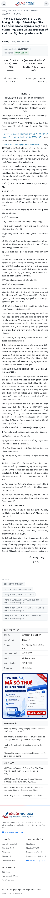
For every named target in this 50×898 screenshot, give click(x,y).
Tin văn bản (7, 856)
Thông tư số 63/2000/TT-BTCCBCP (19, 594)
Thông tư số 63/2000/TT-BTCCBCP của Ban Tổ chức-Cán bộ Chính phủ (24, 609)
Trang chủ (6, 10)
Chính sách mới (8, 860)
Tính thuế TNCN (32, 848)
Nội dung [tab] (5, 42)
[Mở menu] (3, 3)
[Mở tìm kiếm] (46, 3)
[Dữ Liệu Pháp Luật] (18, 815)
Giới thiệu (6, 872)
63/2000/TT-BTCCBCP (13, 584)
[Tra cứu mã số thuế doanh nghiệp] (25, 696)
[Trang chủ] (25, 4)
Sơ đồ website (8, 880)
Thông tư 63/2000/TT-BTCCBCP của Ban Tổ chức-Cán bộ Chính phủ (23, 601)
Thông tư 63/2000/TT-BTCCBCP (18, 589)
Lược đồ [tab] (25, 42)
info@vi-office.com (14, 832)
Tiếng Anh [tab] (16, 42)
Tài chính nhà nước (30, 10)
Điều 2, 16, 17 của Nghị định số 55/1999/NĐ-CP (24, 145)
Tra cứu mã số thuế (34, 852)
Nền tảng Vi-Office (10, 876)
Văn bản (16, 10)
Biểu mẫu (6, 852)
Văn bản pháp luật (9, 844)
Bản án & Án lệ (8, 848)
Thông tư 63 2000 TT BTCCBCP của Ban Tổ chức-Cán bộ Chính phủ (22, 617)
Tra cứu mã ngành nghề (36, 856)
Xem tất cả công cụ (34, 860)
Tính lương (30, 844)
